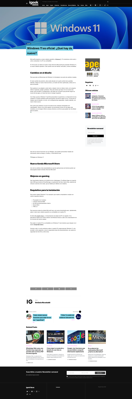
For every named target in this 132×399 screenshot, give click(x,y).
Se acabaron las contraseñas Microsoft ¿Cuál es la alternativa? (95, 350)
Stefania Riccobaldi (42, 303)
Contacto (58, 387)
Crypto (73, 319)
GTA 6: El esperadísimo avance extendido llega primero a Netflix (98, 108)
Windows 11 (58, 59)
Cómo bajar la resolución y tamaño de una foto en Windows (55, 350)
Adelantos (94, 93)
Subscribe (95, 136)
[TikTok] (106, 5)
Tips (47, 345)
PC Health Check (39, 216)
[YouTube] (86, 85)
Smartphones (99, 113)
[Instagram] (93, 85)
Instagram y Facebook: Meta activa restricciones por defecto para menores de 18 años (99, 98)
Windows (28, 43)
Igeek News (30, 387)
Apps (34, 322)
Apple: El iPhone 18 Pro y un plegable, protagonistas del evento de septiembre (99, 117)
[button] (27, 3)
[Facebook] (90, 85)
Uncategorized (70, 345)
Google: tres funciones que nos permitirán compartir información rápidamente (76, 350)
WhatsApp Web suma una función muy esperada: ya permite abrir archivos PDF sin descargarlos (35, 350)
